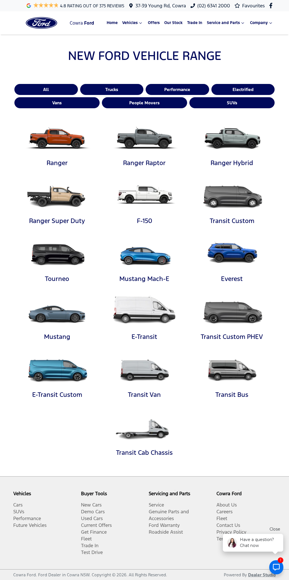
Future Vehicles (30, 525)
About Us (226, 505)
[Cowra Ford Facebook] (272, 5)
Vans (57, 102)
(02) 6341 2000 (213, 6)
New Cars (91, 505)
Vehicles (130, 22)
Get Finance (94, 532)
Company (259, 22)
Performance (177, 89)
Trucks (111, 89)
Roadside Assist (166, 532)
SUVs (232, 102)
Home (112, 22)
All (46, 89)
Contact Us (228, 525)
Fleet (86, 539)
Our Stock (173, 22)
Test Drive (92, 552)
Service (156, 505)
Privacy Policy (231, 532)
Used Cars (92, 518)
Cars (18, 505)
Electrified (243, 89)
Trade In (194, 22)
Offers (154, 22)
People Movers (144, 102)
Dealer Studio (262, 574)
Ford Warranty (164, 525)
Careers (224, 511)
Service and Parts (223, 22)
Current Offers (96, 525)
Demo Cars (93, 511)
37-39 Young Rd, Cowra (160, 6)
